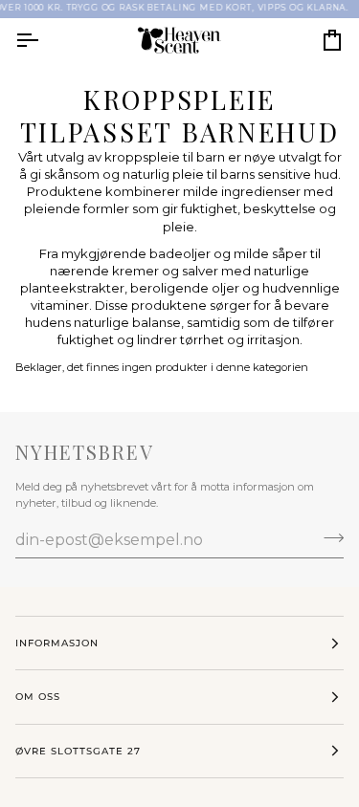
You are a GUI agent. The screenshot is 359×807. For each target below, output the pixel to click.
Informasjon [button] (57, 643)
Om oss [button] (37, 696)
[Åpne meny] (44, 40)
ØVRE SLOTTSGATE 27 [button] (78, 751)
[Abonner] (328, 537)
